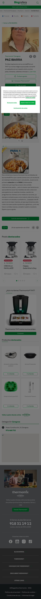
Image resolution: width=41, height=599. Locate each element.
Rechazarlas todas (12, 102)
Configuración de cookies (20, 108)
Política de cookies (30, 97)
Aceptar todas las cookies (27, 102)
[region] (20, 99)
